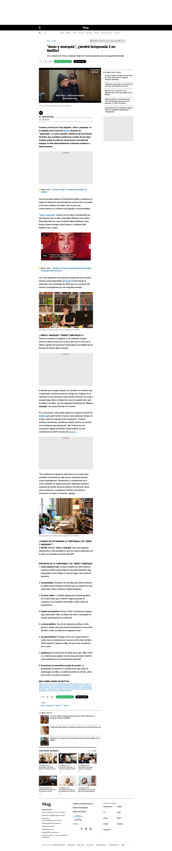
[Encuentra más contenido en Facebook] (41, 61)
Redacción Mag (47, 117)
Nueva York (81, 32)
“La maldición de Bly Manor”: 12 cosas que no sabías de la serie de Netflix (65, 688)
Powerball (96, 32)
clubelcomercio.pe (59, 845)
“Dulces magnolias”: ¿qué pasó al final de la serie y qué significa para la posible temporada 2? (65, 686)
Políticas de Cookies (79, 811)
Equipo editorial (47, 809)
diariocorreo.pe (101, 845)
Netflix (66, 705)
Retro (119, 818)
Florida (62, 32)
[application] (70, 85)
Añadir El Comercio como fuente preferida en (107, 41)
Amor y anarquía (47, 705)
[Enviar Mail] (40, 116)
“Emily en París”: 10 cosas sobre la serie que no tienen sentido (65, 684)
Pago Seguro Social (106, 32)
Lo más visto (45, 713)
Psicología (89, 32)
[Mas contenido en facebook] (81, 829)
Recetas (120, 824)
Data (119, 812)
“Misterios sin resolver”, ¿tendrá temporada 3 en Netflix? (58, 684)
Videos (119, 807)
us (104, 812)
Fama (105, 818)
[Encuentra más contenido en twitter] (45, 61)
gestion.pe (71, 845)
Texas (74, 32)
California (68, 32)
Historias (106, 830)
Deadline (72, 432)
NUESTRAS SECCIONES (109, 803)
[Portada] (47, 808)
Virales (105, 824)
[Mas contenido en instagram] (90, 829)
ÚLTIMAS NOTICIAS (112, 72)
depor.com (80, 845)
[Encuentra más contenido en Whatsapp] (50, 61)
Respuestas (107, 807)
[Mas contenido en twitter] (86, 829)
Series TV (58, 705)
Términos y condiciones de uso (83, 803)
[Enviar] (40, 33)
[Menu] (41, 28)
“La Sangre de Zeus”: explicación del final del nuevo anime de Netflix (66, 690)
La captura (117, 32)
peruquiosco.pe (114, 845)
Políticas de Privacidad (80, 807)
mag (122, 845)
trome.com (90, 845)
